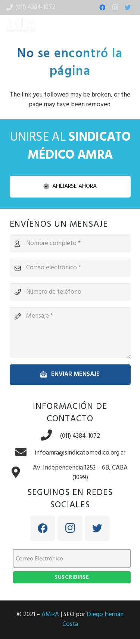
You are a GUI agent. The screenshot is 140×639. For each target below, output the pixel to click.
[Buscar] (104, 25)
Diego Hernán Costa (93, 619)
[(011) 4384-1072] (50, 436)
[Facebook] (102, 7)
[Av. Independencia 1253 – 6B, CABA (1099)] (20, 473)
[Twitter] (128, 7)
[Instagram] (115, 7)
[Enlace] (20, 25)
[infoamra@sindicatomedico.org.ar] (25, 452)
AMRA (50, 614)
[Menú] (130, 25)
